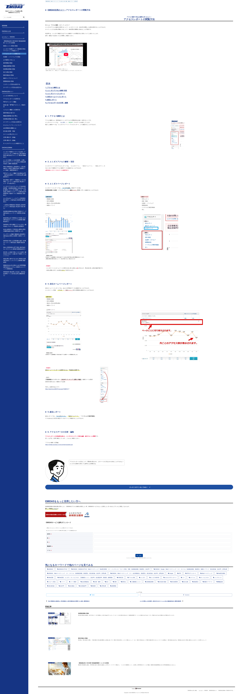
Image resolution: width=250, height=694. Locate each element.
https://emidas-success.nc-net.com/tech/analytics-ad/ (59, 444)
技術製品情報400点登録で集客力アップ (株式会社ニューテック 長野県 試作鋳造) (14, 213)
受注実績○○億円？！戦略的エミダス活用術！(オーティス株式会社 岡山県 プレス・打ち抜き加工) (14, 181)
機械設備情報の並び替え (10, 116)
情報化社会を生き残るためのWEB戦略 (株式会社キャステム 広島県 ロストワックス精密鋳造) (14, 267)
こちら (55, 509)
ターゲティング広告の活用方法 (12, 122)
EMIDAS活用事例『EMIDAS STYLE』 (226, 690)
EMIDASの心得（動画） (193, 690)
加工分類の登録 (7, 72)
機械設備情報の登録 (9, 66)
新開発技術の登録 (8, 81)
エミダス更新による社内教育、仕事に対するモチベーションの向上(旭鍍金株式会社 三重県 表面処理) (14, 161)
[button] (24, 17)
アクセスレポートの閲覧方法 (11, 54)
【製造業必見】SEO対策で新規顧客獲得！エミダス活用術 (14, 42)
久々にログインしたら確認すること (13, 143)
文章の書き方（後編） (9, 140)
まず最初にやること (9, 60)
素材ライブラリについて (10, 78)
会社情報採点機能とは (9, 128)
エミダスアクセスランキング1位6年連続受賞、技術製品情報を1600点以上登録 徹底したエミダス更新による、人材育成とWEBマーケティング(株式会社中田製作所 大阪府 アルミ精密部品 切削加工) (14, 190)
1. (53, 87)
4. (56, 96)
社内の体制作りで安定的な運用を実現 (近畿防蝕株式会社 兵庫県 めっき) (14, 230)
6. (57, 102)
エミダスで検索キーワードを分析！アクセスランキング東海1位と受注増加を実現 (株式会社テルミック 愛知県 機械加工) (14, 154)
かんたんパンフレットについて (12, 125)
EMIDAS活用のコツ (213, 690)
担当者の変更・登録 (9, 131)
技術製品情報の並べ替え (10, 119)
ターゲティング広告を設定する (12, 87)
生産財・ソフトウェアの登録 (11, 57)
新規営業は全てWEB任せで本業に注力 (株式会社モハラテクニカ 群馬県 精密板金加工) (14, 219)
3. (55, 93)
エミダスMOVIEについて (10, 96)
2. (56, 90)
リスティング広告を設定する (11, 84)
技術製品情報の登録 (9, 69)
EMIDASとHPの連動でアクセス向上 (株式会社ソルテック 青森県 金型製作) (14, 225)
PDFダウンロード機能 (9, 102)
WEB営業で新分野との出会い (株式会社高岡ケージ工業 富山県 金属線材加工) (14, 273)
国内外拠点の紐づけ (9, 113)
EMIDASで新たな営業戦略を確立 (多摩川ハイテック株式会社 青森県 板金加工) (14, 242)
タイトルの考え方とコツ (10, 134)
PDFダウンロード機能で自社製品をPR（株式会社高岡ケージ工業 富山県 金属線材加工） (14, 175)
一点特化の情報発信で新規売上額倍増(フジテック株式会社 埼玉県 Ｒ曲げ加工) (14, 206)
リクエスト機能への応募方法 (11, 110)
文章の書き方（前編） (9, 137)
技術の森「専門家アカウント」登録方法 (14, 105)
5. (51, 99)
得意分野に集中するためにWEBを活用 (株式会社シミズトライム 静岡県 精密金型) (14, 260)
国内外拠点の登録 (8, 75)
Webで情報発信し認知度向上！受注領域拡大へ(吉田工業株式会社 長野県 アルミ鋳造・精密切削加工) (14, 168)
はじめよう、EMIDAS (203, 690)
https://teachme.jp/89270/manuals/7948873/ (56, 389)
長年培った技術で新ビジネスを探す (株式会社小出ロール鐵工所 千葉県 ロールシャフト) (14, 253)
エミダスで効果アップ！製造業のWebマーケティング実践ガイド (14, 49)
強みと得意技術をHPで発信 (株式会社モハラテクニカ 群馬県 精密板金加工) (14, 248)
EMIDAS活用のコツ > (57, 10)
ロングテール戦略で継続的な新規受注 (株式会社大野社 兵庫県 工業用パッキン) (14, 235)
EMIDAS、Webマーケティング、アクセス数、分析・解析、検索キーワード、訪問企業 (62, 1)
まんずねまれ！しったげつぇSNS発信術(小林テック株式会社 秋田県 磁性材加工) (14, 200)
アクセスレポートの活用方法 (11, 99)
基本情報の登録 (7, 63)
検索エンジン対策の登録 (10, 46)
